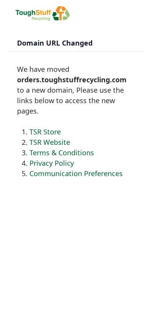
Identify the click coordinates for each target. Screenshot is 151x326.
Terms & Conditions (61, 152)
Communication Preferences (76, 173)
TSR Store (45, 131)
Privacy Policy (51, 163)
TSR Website (49, 142)
